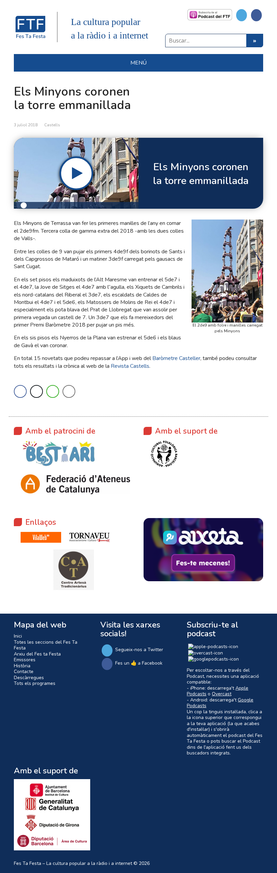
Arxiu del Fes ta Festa (37, 654)
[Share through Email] (68, 391)
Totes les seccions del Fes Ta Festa (45, 645)
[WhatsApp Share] (52, 391)
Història (22, 666)
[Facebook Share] (20, 391)
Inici (18, 636)
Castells (52, 125)
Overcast (221, 694)
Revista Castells (130, 366)
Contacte (23, 671)
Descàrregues (29, 677)
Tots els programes (34, 683)
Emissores (24, 660)
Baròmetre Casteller (176, 358)
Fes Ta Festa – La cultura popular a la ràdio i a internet (73, 863)
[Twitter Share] (36, 391)
